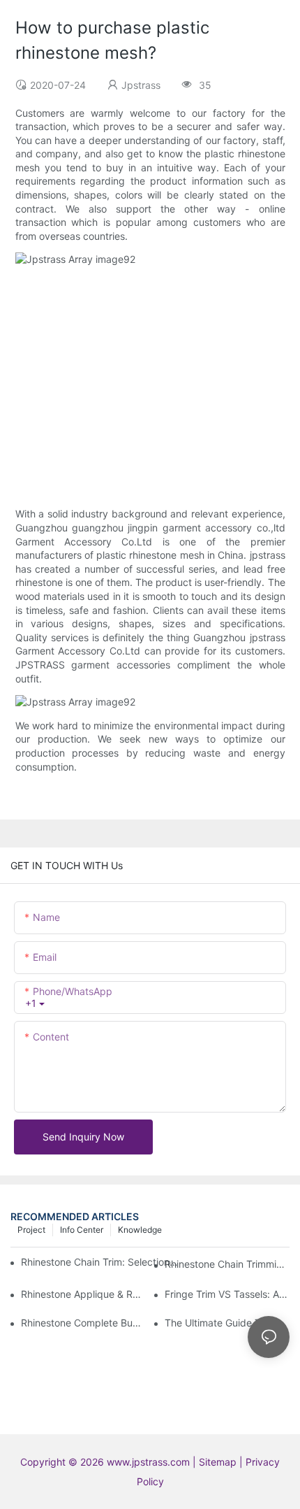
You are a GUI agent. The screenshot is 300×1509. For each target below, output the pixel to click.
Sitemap (219, 1462)
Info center (81, 1229)
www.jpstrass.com (148, 1462)
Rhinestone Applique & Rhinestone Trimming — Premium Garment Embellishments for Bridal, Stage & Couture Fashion (83, 1294)
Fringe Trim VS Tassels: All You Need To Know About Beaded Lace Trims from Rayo (227, 1294)
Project (31, 1229)
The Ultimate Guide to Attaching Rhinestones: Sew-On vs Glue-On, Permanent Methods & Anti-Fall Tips (227, 1323)
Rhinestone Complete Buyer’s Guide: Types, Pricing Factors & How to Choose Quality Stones (83, 1323)
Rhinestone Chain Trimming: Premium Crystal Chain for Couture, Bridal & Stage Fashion (227, 1264)
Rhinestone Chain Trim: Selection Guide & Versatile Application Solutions (100, 1262)
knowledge (140, 1229)
